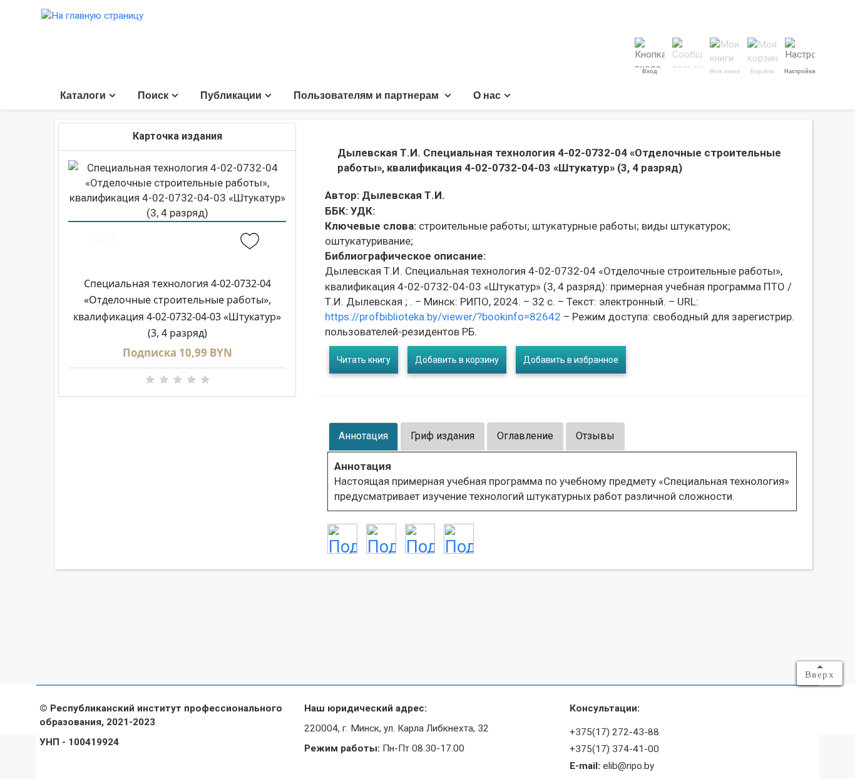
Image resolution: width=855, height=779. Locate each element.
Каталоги (83, 95)
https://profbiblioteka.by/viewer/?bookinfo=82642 (443, 316)
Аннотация (363, 436)
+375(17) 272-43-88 (614, 732)
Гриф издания (442, 436)
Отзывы (595, 436)
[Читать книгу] (104, 242)
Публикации (231, 95)
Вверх (820, 675)
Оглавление (525, 436)
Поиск (153, 95)
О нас (487, 95)
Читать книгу (364, 360)
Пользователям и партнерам (367, 95)
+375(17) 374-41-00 (614, 749)
